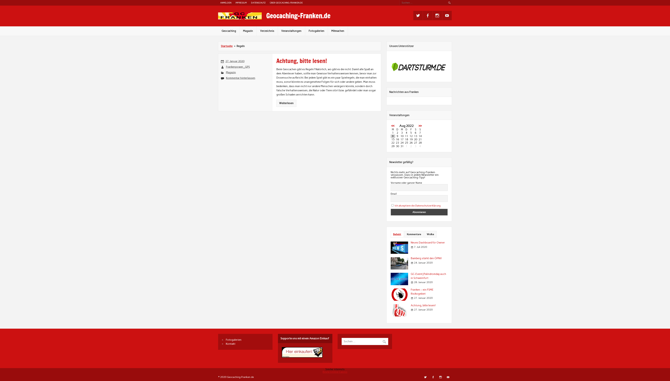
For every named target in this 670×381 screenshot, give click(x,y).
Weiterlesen (286, 103)
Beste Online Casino (335, 371)
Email (394, 194)
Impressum (241, 2)
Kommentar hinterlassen (240, 78)
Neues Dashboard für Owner (428, 242)
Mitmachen (337, 30)
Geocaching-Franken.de (298, 15)
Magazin (248, 30)
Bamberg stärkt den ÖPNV (426, 258)
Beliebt (397, 234)
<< (392, 126)
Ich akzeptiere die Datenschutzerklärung (418, 205)
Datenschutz (258, 2)
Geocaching (229, 30)
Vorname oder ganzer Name (406, 183)
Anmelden (225, 2)
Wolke (430, 234)
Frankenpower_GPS (238, 66)
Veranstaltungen (291, 30)
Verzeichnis (267, 30)
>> (420, 126)
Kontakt (230, 343)
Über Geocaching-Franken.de (286, 2)
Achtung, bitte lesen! (423, 305)
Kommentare (414, 234)
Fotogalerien (316, 30)
